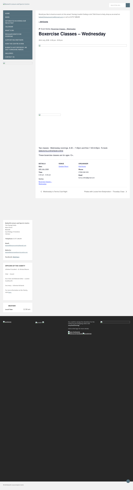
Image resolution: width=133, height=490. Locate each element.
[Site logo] (16, 4)
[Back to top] (128, 481)
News (7, 17)
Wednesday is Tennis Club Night (55, 191)
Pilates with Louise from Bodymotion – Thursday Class (104, 191)
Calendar (9, 27)
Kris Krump (82, 166)
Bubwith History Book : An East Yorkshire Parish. (16, 48)
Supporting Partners (14, 40)
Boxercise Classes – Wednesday (45, 183)
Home (7, 13)
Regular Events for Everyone (13, 35)
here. (10, 292)
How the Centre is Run (14, 44)
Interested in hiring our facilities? (15, 22)
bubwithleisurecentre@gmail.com (51, 17)
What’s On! (9, 30)
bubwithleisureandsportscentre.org (16, 252)
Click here (16, 257)
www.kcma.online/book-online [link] (51, 150)
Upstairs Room (63, 166)
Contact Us (9, 57)
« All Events (43, 22)
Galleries (9, 53)
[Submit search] (128, 5)
